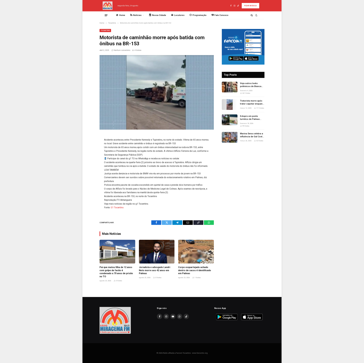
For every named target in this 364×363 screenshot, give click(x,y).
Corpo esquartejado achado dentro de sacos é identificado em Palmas (194, 270)
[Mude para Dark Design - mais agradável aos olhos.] (256, 15)
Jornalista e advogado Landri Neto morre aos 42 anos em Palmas (154, 270)
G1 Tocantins (117, 207)
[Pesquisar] (251, 15)
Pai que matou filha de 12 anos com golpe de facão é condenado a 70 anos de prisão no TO (116, 272)
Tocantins (105, 30)
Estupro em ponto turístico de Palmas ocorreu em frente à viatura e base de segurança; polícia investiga (250, 118)
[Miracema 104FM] (108, 5)
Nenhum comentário (122, 50)
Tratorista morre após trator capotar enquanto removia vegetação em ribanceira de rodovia (252, 102)
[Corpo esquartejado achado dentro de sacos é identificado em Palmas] (196, 251)
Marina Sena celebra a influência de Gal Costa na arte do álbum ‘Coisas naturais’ (252, 135)
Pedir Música (250, 6)
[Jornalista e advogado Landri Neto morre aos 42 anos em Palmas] (157, 251)
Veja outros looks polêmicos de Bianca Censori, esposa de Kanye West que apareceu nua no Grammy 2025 (250, 85)
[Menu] (106, 15)
